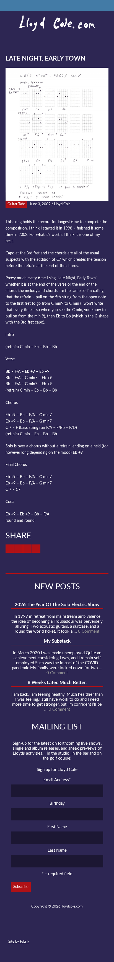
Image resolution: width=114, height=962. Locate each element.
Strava (67, 929)
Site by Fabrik (18, 941)
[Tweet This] (10, 548)
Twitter (37, 929)
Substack (87, 929)
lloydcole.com (72, 906)
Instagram (77, 929)
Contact (27, 929)
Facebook (47, 929)
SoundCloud (57, 929)
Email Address (57, 780)
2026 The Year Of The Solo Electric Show (57, 604)
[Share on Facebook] (18, 548)
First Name (57, 827)
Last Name (57, 850)
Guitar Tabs (16, 204)
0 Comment (88, 631)
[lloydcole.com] (57, 23)
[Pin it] (36, 548)
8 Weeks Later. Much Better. (57, 682)
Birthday (57, 803)
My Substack (57, 641)
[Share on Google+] (27, 548)
